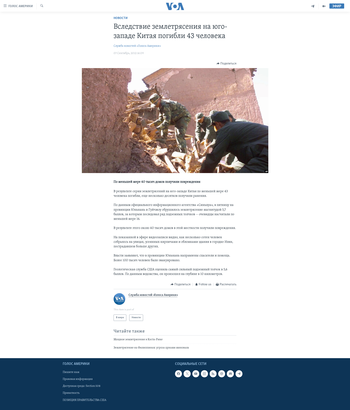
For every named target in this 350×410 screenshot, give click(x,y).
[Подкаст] (221, 373)
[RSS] (213, 373)
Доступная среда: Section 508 (81, 386)
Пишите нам (71, 372)
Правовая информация (78, 379)
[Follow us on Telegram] (239, 373)
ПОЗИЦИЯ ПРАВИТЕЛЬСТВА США (84, 399)
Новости (121, 18)
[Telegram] (312, 6)
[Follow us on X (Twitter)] (187, 373)
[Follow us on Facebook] (178, 373)
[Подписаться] (230, 373)
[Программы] (323, 6)
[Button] (226, 63)
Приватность (71, 393)
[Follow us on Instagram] (204, 373)
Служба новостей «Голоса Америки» (137, 46)
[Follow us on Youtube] (195, 373)
